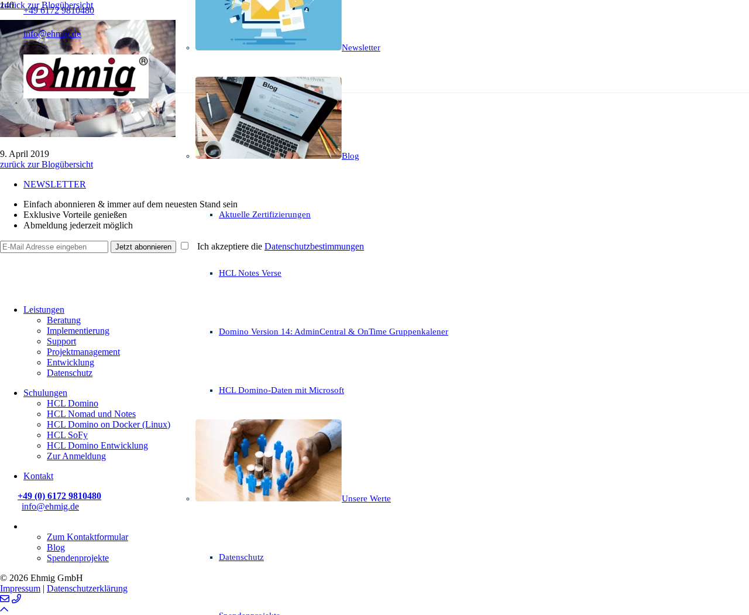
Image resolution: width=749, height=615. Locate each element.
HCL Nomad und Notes (91, 414)
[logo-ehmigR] (86, 95)
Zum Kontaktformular (87, 537)
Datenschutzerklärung (87, 588)
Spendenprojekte (78, 558)
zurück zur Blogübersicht (46, 164)
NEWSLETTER (54, 184)
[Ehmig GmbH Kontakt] (4, 599)
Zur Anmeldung (76, 456)
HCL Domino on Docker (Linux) (108, 424)
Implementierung (78, 331)
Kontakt (38, 476)
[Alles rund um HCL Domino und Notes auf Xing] (6, 276)
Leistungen (43, 310)
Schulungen (45, 393)
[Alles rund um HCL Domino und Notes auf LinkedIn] (6, 261)
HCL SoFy (67, 435)
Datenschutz (69, 373)
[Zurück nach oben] (4, 609)
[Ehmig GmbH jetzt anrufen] (16, 599)
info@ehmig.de (50, 506)
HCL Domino (72, 403)
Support (61, 341)
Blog (56, 547)
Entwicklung (70, 362)
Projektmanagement (83, 352)
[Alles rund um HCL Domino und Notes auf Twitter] (6, 290)
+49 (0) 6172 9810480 (59, 496)
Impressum (20, 588)
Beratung (64, 320)
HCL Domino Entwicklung (97, 445)
